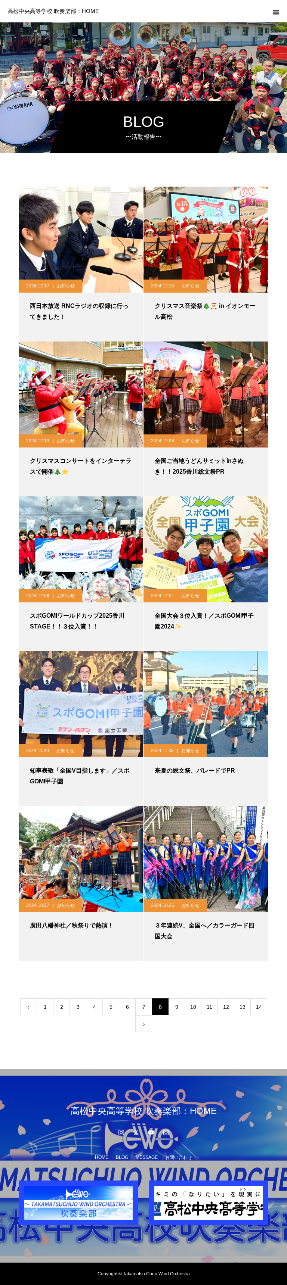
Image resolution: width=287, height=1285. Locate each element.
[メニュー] (276, 11)
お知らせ (66, 285)
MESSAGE (147, 1157)
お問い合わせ (178, 1157)
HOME (101, 1157)
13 (243, 1007)
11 (209, 1007)
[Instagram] (121, 1132)
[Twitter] (136, 1132)
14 (259, 1007)
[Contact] (166, 1132)
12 (226, 1007)
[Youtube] (151, 1132)
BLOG (122, 1157)
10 (193, 1007)
